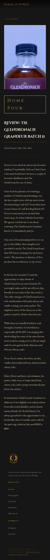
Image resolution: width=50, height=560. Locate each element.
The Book (12, 501)
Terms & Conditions (18, 555)
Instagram (12, 528)
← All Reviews (11, 19)
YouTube (11, 534)
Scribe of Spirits (16, 4)
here (13, 217)
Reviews (11, 489)
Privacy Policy (33, 552)
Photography (13, 495)
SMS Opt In (12, 513)
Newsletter (12, 507)
